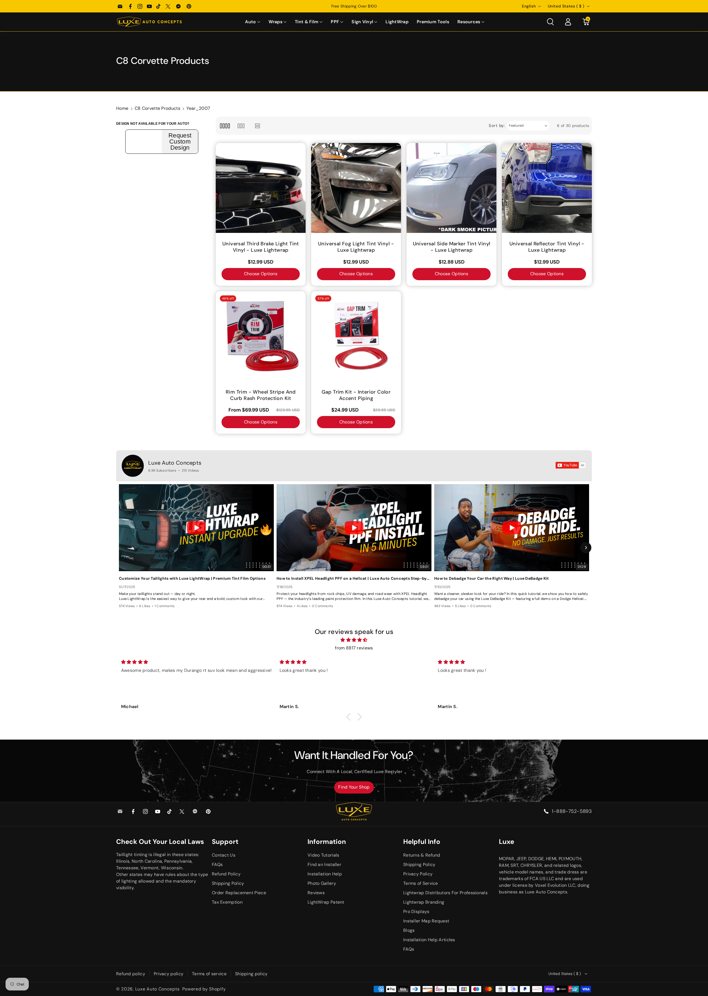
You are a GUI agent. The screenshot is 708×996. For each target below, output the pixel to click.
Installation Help (325, 874)
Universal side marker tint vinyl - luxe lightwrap (451, 247)
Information (327, 841)
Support (225, 841)
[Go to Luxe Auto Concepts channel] (133, 466)
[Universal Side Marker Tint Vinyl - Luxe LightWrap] (451, 188)
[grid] (224, 125)
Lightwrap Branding (423, 902)
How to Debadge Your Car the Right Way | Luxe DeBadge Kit (491, 578)
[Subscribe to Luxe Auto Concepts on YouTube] (571, 465)
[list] (257, 125)
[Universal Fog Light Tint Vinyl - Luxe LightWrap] (356, 188)
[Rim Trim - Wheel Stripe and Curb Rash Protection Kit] (261, 336)
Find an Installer (324, 864)
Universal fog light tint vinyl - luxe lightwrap (356, 247)
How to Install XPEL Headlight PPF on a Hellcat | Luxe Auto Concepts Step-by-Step (354, 578)
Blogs (409, 930)
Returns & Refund (421, 855)
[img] (354, 640)
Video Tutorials (323, 855)
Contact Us (223, 855)
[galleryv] (241, 125)
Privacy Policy (418, 874)
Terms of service (209, 974)
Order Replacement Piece (239, 893)
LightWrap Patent (326, 902)
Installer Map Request (426, 921)
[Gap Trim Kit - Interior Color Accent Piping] (356, 336)
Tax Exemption (227, 902)
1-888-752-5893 (572, 811)
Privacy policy (168, 974)
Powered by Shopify (204, 989)
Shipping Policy (228, 883)
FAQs (217, 864)
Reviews (316, 893)
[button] (252, 22)
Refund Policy (226, 874)
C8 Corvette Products (157, 108)
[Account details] (568, 22)
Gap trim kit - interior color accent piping (356, 395)
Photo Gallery (322, 883)
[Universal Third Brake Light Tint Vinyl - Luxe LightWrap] (261, 188)
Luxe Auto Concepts (174, 462)
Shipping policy (251, 974)
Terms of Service (420, 883)
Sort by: (497, 125)
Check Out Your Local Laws (160, 841)
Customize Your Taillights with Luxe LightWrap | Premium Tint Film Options (192, 578)
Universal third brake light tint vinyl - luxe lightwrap (260, 247)
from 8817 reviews (354, 648)
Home (122, 108)
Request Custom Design (179, 141)
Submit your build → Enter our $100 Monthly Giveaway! (354, 6)
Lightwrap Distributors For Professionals (445, 893)
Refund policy (130, 974)
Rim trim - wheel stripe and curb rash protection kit (261, 395)
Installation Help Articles (429, 940)
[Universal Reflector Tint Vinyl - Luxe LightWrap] (547, 188)
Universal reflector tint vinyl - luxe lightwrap (546, 247)
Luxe (506, 841)
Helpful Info (421, 841)
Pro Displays (416, 911)
